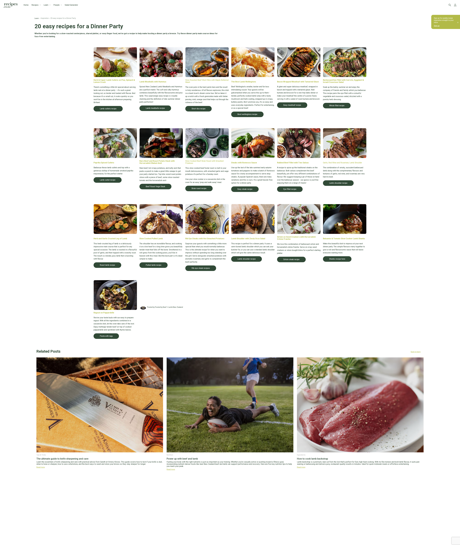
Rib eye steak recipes (201, 268)
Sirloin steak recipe (291, 259)
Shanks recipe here (337, 259)
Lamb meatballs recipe (155, 108)
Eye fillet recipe (289, 189)
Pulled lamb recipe (153, 265)
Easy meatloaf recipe (292, 105)
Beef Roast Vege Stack (155, 186)
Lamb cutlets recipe (108, 109)
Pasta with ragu (106, 336)
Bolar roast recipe (199, 188)
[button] (230, 352)
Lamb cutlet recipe (107, 180)
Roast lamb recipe (107, 265)
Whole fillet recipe (336, 105)
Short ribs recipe (198, 109)
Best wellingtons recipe (247, 114)
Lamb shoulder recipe (338, 183)
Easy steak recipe (244, 189)
